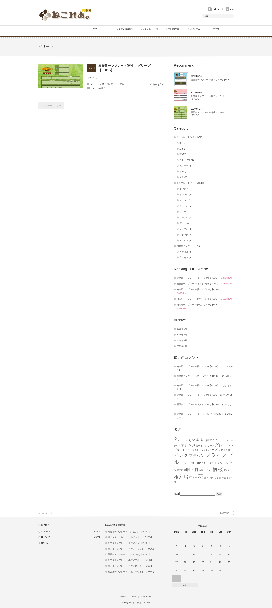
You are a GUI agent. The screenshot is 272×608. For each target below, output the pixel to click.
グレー (182, 223)
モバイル (218, 463)
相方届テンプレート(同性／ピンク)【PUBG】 (208, 97)
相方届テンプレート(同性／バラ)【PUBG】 (198, 299)
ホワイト (183, 240)
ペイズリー (190, 463)
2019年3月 (182, 340)
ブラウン (183, 229)
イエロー (183, 200)
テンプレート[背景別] (187, 137)
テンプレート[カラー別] (188, 183)
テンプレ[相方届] (171, 29)
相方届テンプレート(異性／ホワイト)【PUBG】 (131, 571)
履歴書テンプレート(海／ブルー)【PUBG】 (212, 79)
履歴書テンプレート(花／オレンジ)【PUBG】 (199, 404)
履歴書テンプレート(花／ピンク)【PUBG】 (198, 278)
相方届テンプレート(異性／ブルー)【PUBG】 (199, 289)
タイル (195, 450)
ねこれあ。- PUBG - (143, 602)
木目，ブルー (205, 470)
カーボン (200, 445)
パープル (183, 217)
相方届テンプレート (186, 246)
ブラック (183, 234)
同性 (187, 470)
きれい (209, 440)
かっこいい (182, 440)
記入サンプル (194, 29)
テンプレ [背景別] (125, 29)
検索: (176, 494)
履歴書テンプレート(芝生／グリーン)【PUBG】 (124, 68)
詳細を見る (158, 84)
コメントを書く (98, 88)
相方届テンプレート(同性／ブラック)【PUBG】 (131, 549)
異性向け (183, 252)
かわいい (197, 439)
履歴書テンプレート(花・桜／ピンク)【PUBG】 (200, 414)
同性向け (183, 257)
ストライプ (184, 160)
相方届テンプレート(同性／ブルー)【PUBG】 (199, 304)
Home (96, 29)
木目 (181, 143)
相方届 (181, 477)
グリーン (94, 84)
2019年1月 (182, 346)
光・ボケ (183, 166)
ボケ (211, 463)
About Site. (146, 597)
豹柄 (206, 478)
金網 (211, 478)
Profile (133, 597)
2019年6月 (182, 329)
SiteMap (215, 29)
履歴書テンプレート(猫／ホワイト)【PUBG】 (199, 376)
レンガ (227, 463)
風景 (102, 84)
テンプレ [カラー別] (149, 29)
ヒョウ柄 (225, 450)
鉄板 (216, 478)
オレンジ (183, 194)
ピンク (182, 188)
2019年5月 (182, 334)
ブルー (182, 211)
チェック (203, 450)
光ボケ (178, 470)
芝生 (122, 84)
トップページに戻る (51, 105)
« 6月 (185, 585)
